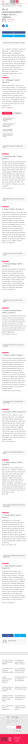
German (7, 4)
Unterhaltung (12, 4)
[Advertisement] (14, 619)
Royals (8, 716)
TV (17, 4)
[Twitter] (7, 26)
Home (3, 4)
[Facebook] (3, 26)
